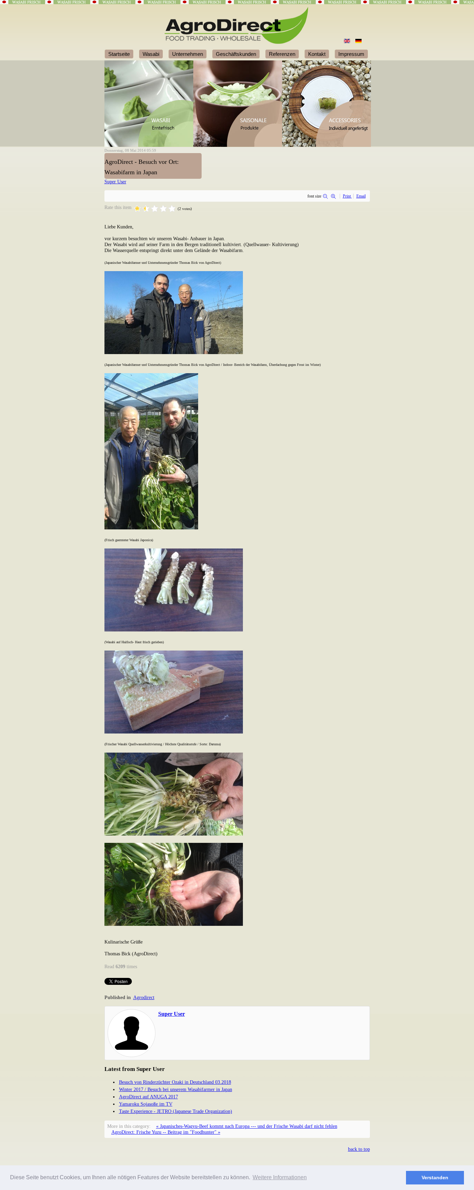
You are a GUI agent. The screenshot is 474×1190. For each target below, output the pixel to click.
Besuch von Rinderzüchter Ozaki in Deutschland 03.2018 (175, 1082)
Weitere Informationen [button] (280, 1177)
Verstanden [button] (435, 1177)
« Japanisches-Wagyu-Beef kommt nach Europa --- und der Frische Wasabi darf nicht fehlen (246, 1126)
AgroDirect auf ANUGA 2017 (148, 1096)
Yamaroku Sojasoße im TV (145, 1104)
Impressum (351, 54)
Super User (115, 181)
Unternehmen (187, 54)
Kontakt (316, 54)
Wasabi (151, 54)
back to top (359, 1149)
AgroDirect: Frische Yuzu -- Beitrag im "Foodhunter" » (165, 1132)
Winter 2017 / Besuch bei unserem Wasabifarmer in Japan (175, 1089)
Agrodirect (143, 997)
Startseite (119, 54)
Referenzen (282, 54)
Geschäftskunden (236, 54)
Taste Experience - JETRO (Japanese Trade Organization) (175, 1111)
